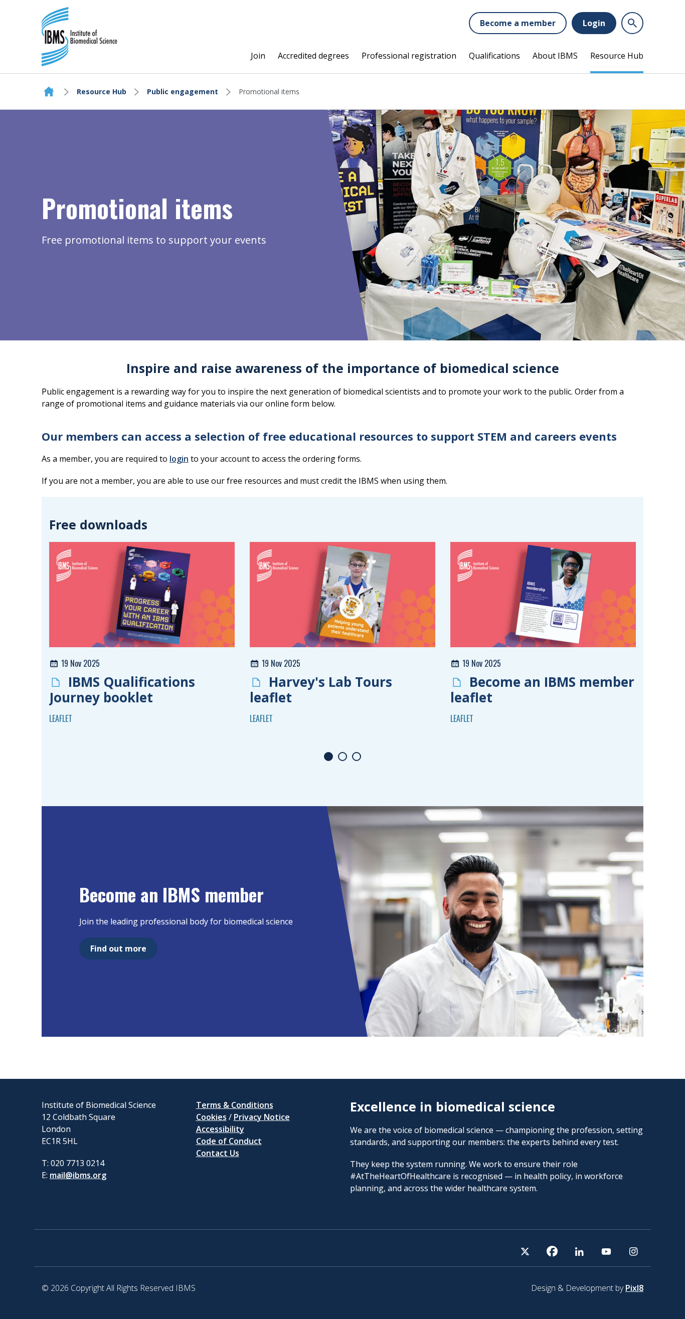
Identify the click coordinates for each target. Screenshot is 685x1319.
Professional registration (409, 55)
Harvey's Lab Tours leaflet (321, 689)
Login (594, 23)
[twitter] (525, 1251)
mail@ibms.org (78, 1175)
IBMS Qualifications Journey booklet (122, 689)
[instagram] (633, 1251)
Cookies (211, 1116)
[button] (328, 756)
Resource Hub (616, 55)
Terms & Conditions (234, 1104)
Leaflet (60, 718)
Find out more (118, 948)
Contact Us (217, 1153)
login (179, 458)
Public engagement (182, 91)
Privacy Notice (262, 1116)
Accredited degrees (313, 55)
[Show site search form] (632, 23)
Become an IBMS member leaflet (542, 689)
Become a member (518, 23)
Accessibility (220, 1129)
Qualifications (494, 55)
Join (258, 55)
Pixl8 (634, 1287)
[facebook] (552, 1251)
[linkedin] (579, 1251)
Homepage (49, 91)
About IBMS (555, 55)
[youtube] (606, 1251)
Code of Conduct (229, 1141)
